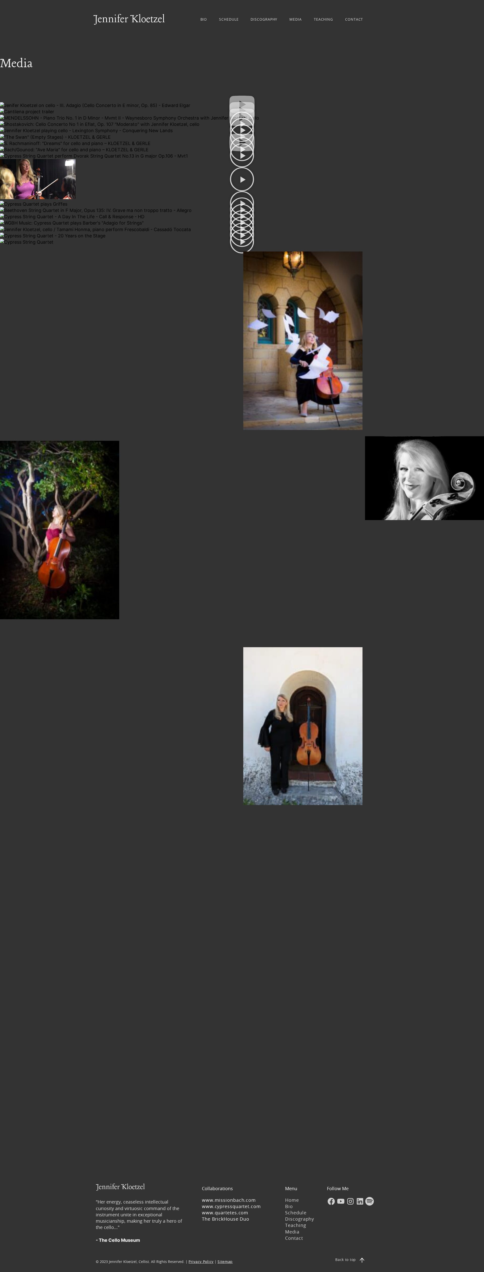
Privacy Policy (201, 1261)
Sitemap (225, 1261)
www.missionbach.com (229, 1200)
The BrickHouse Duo (225, 1219)
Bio (289, 1206)
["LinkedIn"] (360, 1201)
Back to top (345, 1259)
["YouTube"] (341, 1201)
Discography (299, 1219)
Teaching (295, 1225)
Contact (294, 1238)
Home (292, 1200)
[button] (242, 156)
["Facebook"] (331, 1201)
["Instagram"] (350, 1201)
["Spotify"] (369, 1201)
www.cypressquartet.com (231, 1206)
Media (292, 1232)
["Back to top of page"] (362, 1260)
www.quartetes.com (225, 1213)
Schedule (295, 1213)
